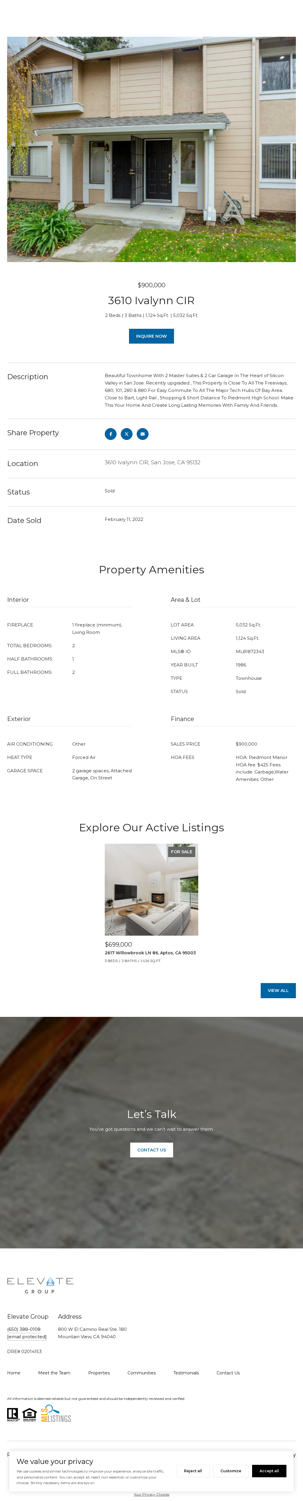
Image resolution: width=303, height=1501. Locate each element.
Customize (230, 1471)
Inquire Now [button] (151, 336)
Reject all (193, 1471)
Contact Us (228, 1373)
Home (13, 1373)
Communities (142, 1373)
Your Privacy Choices (151, 1494)
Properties (99, 1373)
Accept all (269, 1471)
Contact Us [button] (151, 1150)
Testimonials (186, 1373)
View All (278, 990)
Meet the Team (54, 1373)
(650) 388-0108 (24, 1329)
